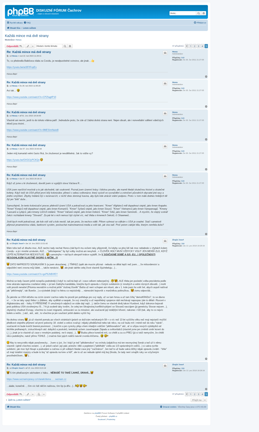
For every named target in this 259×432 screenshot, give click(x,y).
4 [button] (202, 46)
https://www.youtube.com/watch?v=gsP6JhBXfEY (32, 274)
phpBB (97, 413)
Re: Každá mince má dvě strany (29, 52)
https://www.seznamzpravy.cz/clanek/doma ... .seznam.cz (36, 379)
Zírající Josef (178, 240)
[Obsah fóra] (21, 11)
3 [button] (198, 46)
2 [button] (194, 46)
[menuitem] (27, 23)
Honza (18, 40)
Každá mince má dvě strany (27, 36)
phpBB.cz (113, 416)
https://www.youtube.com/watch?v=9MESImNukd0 (32, 130)
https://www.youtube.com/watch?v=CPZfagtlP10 (31, 97)
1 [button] (190, 46)
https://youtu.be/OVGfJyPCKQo (23, 160)
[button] (187, 46)
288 (182, 244)
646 (182, 58)
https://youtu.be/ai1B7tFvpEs (22, 67)
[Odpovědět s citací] (165, 53)
